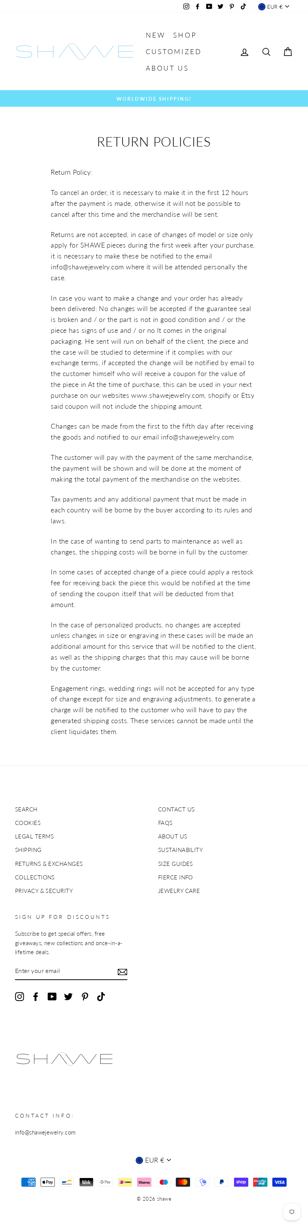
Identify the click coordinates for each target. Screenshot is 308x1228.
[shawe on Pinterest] (84, 996)
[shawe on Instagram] (19, 996)
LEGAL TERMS (34, 836)
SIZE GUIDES (175, 863)
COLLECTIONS (35, 877)
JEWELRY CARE (179, 890)
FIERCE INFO (175, 877)
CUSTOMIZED (174, 51)
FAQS (165, 822)
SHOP (184, 35)
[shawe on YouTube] (52, 996)
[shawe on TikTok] (101, 996)
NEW (156, 35)
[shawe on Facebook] (35, 996)
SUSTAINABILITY (180, 849)
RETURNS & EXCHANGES (49, 863)
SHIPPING (28, 849)
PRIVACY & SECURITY (44, 890)
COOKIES (28, 822)
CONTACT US (176, 809)
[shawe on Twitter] (68, 996)
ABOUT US (167, 68)
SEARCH (26, 809)
